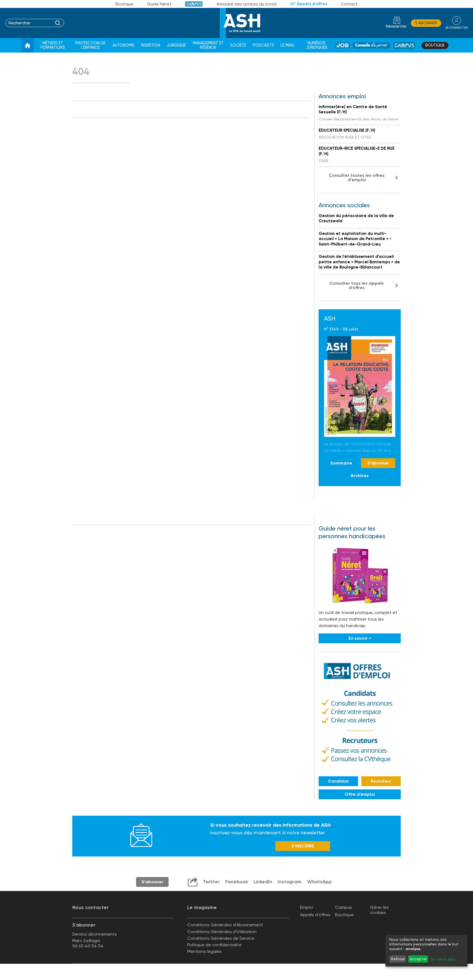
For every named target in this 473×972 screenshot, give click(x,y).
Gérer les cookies (379, 910)
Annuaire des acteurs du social (246, 4)
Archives (360, 475)
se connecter (456, 28)
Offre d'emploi (360, 794)
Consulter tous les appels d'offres (357, 285)
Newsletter (396, 26)
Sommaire (341, 463)
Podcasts (263, 45)
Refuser (398, 959)
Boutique (124, 4)
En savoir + (359, 638)
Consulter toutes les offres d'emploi (357, 177)
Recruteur (381, 781)
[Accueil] (27, 45)
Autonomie (123, 45)
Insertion (150, 45)
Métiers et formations (53, 45)
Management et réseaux (208, 45)
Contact (349, 4)
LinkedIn (262, 882)
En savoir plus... (444, 959)
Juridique (176, 45)
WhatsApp (319, 882)
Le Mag (287, 45)
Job (343, 45)
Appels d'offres (312, 3)
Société (238, 45)
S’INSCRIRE (302, 846)
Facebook (236, 882)
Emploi (306, 907)
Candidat (338, 781)
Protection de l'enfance (90, 45)
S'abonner (426, 23)
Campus (194, 4)
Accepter (418, 959)
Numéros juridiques (316, 45)
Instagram (290, 882)
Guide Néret (159, 4)
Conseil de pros (371, 45)
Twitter (211, 882)
